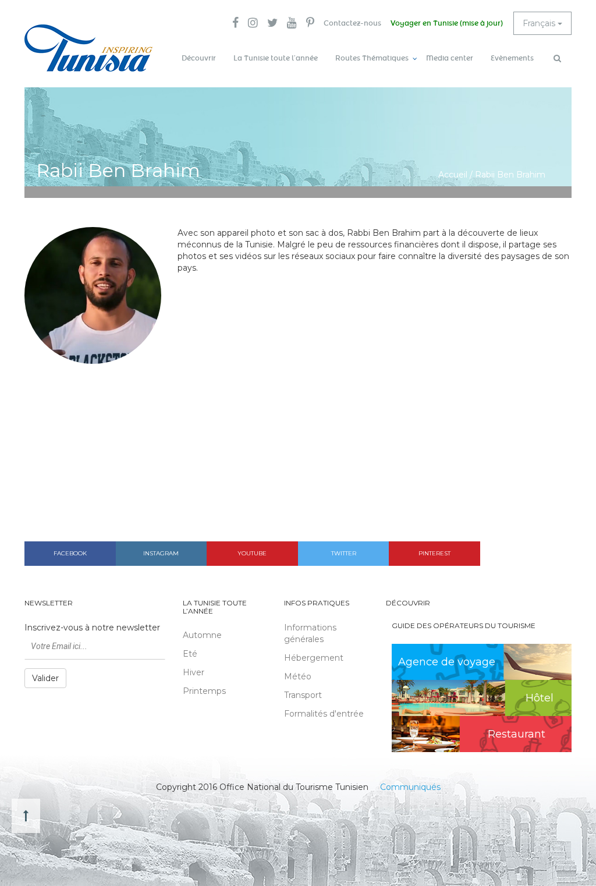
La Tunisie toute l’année (275, 58)
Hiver (193, 672)
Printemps (204, 691)
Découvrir (199, 58)
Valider (45, 678)
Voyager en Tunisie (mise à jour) (447, 23)
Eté (190, 653)
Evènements (512, 58)
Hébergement (313, 658)
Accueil (452, 174)
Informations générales (310, 633)
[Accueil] (88, 48)
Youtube (252, 553)
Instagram (161, 553)
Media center (449, 58)
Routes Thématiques (372, 58)
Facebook (70, 553)
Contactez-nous (352, 23)
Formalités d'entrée (324, 713)
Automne (202, 635)
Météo (297, 676)
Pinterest (434, 553)
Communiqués (410, 787)
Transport (303, 695)
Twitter (343, 553)
